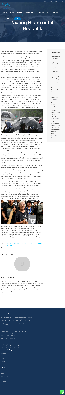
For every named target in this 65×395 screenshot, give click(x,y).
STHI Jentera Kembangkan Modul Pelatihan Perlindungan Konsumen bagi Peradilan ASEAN (55, 127)
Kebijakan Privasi (59, 392)
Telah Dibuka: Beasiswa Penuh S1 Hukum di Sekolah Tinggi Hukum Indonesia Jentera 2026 (55, 91)
